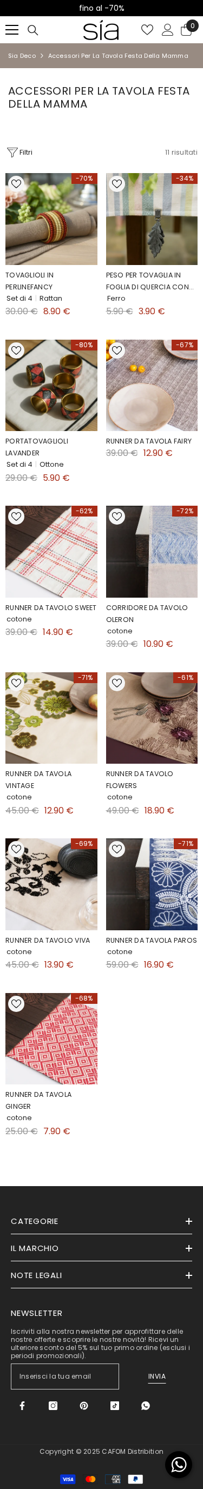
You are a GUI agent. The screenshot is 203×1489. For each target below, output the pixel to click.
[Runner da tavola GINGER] (51, 1039)
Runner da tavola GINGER (38, 1100)
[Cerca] (33, 30)
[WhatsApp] (145, 1405)
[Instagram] (53, 1405)
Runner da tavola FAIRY (149, 441)
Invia (157, 1376)
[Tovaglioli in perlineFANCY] (51, 219)
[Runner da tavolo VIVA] (51, 884)
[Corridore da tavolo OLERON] (152, 552)
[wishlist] (147, 30)
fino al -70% (59, 8)
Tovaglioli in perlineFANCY (29, 281)
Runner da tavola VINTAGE (38, 779)
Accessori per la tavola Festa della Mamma (118, 55)
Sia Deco (22, 55)
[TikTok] (114, 1405)
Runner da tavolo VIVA (47, 940)
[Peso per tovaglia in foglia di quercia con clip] (152, 219)
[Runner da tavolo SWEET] (51, 552)
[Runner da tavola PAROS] (152, 884)
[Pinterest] (84, 1405)
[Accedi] (168, 30)
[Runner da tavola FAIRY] (152, 386)
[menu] (11, 29)
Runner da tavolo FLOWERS (140, 779)
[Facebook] (22, 1405)
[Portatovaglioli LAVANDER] (51, 386)
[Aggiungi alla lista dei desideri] (16, 184)
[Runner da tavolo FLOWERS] (152, 718)
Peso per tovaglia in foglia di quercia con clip (147, 281)
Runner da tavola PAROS (152, 940)
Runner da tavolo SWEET (51, 607)
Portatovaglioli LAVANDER (36, 447)
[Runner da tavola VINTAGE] (51, 718)
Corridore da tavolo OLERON (147, 613)
